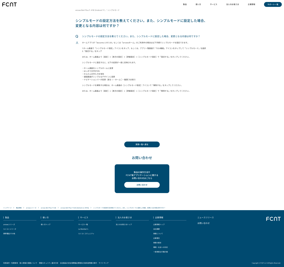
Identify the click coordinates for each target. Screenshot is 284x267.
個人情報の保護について (28, 263)
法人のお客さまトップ (124, 224)
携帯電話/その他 (9, 233)
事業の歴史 (157, 242)
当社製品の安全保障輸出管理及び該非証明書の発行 (78, 263)
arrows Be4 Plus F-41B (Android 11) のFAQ (75, 208)
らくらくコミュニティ (86, 233)
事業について (158, 233)
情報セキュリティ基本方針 (48, 263)
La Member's (83, 229)
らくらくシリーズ (9, 229)
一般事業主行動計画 (160, 252)
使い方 (198, 4)
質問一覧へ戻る (142, 144)
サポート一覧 (272, 4)
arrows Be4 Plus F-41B (48, 208)
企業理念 (156, 238)
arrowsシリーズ (31, 208)
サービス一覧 (83, 224)
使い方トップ (45, 224)
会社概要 (156, 229)
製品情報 (19, 208)
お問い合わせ (142, 185)
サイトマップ (103, 263)
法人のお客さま (232, 4)
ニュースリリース (205, 217)
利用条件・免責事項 (10, 263)
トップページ (7, 208)
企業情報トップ (159, 224)
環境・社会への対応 (160, 247)
